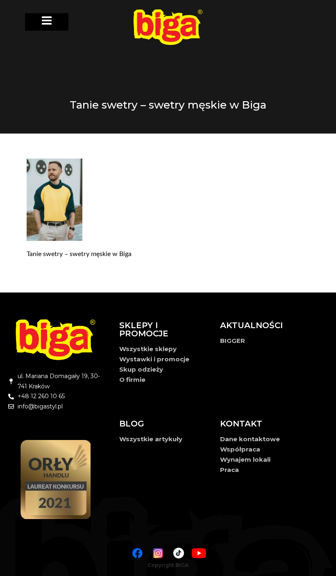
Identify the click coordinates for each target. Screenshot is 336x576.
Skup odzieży (141, 369)
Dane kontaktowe (250, 439)
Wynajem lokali (245, 459)
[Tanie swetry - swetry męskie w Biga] (174, 200)
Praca (229, 470)
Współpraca (240, 449)
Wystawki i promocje (154, 359)
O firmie (132, 379)
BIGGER (232, 341)
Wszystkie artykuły (150, 439)
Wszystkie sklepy (148, 349)
